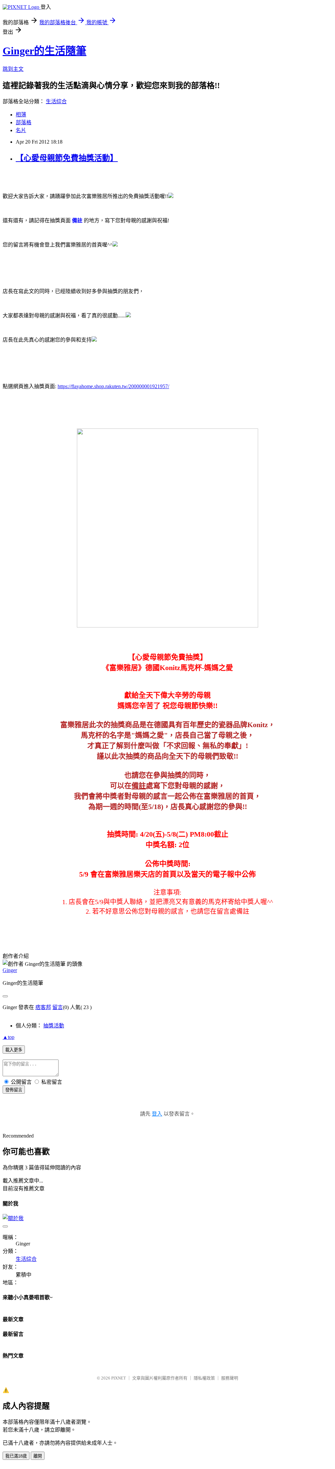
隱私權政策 (204, 1378)
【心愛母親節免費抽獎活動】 (67, 158)
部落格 (23, 122)
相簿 (21, 114)
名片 (21, 130)
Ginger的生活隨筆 (44, 51)
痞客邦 (43, 1007)
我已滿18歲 (16, 1456)
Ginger (10, 970)
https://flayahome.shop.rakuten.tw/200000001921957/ (113, 386)
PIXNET (118, 1378)
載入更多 (13, 1049)
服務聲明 (229, 1378)
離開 (37, 1456)
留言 (57, 1007)
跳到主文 (13, 69)
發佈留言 (13, 1089)
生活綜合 (56, 101)
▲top (8, 1037)
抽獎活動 (53, 1025)
